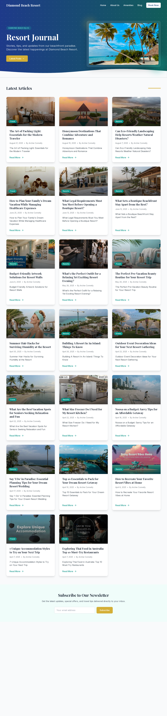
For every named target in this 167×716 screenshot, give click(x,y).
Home (103, 5)
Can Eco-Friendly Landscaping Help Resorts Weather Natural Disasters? (134, 134)
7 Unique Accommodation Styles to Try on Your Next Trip (30, 550)
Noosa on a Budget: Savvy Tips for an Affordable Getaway (136, 411)
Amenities (128, 5)
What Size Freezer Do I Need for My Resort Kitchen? (82, 411)
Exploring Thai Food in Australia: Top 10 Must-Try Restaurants (83, 550)
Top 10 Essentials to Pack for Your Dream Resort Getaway (80, 480)
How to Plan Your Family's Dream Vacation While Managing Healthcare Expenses (30, 204)
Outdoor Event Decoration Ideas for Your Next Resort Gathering (135, 345)
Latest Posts (15, 58)
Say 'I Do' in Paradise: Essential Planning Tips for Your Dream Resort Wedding (29, 482)
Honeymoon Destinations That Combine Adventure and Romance (81, 134)
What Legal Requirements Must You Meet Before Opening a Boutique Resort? (82, 204)
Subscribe (105, 610)
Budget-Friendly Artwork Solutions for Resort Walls (26, 275)
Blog (140, 5)
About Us (114, 5)
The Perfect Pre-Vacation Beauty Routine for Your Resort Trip (135, 275)
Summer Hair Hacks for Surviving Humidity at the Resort (30, 345)
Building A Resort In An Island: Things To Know (81, 345)
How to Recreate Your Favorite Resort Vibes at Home (134, 480)
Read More (15, 157)
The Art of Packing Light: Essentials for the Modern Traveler (26, 134)
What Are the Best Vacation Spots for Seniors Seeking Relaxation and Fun (30, 412)
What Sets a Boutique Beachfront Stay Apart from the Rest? (136, 202)
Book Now (153, 5)
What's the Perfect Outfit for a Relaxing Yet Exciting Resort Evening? (81, 277)
